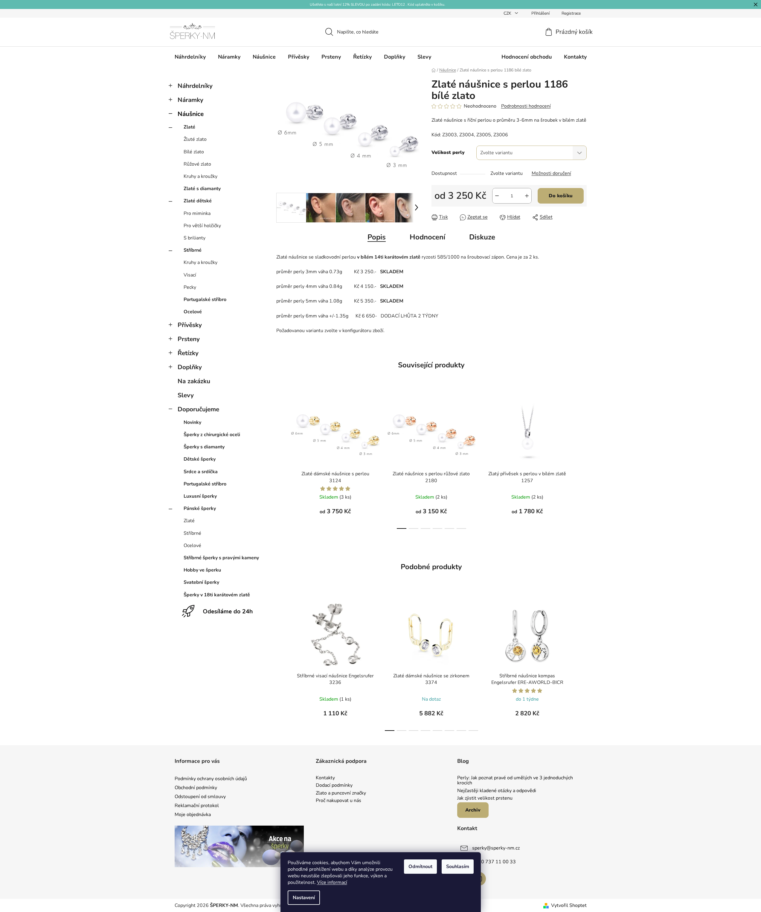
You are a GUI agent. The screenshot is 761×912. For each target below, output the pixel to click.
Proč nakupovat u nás (338, 800)
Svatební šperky (201, 582)
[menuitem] (190, 57)
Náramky (190, 100)
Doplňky (190, 367)
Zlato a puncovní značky (341, 793)
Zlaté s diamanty (202, 188)
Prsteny (189, 339)
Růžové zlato (197, 164)
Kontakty (325, 778)
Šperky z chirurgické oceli (212, 434)
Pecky (190, 287)
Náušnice (191, 114)
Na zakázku (194, 381)
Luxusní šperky (200, 496)
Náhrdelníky (195, 86)
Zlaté (189, 127)
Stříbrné (193, 250)
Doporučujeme (198, 409)
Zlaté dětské (198, 201)
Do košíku (561, 196)
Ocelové (193, 311)
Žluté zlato (195, 139)
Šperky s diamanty (204, 447)
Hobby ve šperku (202, 570)
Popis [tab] (376, 237)
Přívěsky (190, 325)
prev (281, 463)
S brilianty (194, 238)
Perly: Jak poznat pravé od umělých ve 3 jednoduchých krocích (515, 780)
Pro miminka (197, 213)
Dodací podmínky (334, 785)
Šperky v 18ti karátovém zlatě (217, 595)
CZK (508, 13)
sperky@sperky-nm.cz (496, 848)
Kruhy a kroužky (200, 176)
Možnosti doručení (551, 173)
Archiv (473, 810)
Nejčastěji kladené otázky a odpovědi (496, 791)
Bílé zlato (194, 152)
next (582, 463)
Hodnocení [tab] (427, 237)
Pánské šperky (200, 508)
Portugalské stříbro (205, 299)
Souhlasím (457, 866)
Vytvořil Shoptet (569, 905)
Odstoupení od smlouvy (200, 796)
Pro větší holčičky (202, 225)
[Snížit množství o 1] (496, 195)
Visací (190, 275)
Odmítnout (420, 866)
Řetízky (188, 353)
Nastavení (304, 897)
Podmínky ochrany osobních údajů (211, 778)
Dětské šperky (200, 459)
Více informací (332, 882)
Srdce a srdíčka (201, 471)
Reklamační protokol (197, 805)
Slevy (186, 395)
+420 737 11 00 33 (494, 861)
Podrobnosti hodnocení (526, 106)
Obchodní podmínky (196, 787)
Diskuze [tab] (482, 237)
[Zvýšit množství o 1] (526, 195)
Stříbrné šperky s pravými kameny (221, 557)
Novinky (192, 422)
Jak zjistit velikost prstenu (485, 798)
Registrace (571, 13)
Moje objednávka (193, 814)
